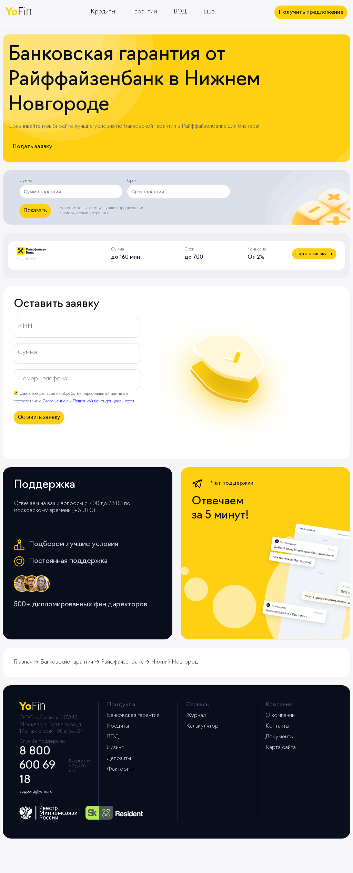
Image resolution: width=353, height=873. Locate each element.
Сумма (25, 181)
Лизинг (115, 747)
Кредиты (103, 12)
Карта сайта (280, 747)
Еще (209, 12)
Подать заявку (32, 147)
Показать (35, 210)
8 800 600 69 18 (37, 766)
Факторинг (120, 769)
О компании (280, 715)
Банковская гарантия (133, 715)
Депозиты (119, 758)
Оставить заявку (39, 417)
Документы (279, 737)
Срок (132, 181)
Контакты (277, 726)
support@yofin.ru (35, 792)
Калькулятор (202, 726)
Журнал (196, 715)
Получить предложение (311, 12)
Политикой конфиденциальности (103, 401)
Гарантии (144, 12)
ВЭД (180, 12)
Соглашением (55, 401)
